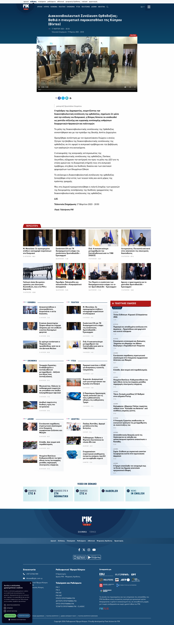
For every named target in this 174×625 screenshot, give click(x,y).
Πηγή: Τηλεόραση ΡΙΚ (63, 209)
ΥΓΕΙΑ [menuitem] (78, 7)
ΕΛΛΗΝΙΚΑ (82, 532)
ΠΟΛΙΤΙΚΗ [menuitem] (62, 7)
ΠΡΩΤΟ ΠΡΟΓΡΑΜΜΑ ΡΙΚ (65, 598)
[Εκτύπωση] (70, 98)
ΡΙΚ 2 (58, 590)
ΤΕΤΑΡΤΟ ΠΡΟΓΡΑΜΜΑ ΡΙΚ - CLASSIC (70, 606)
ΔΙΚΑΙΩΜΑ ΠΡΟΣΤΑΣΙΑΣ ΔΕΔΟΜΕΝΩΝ (34, 616)
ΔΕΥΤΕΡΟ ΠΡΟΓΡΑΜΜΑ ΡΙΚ (66, 601)
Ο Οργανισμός (61, 574)
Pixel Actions (109, 621)
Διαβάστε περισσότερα (19, 601)
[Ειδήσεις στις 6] (86, 494)
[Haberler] (112, 494)
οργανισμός (93, 1)
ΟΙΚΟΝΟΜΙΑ (32, 361)
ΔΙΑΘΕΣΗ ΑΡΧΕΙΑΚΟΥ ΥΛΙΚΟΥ (68, 616)
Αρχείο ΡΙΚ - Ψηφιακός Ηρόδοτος (68, 577)
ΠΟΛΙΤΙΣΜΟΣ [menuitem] (86, 7)
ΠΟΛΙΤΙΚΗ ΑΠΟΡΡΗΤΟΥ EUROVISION (88, 616)
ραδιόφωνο (51, 1)
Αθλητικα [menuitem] (101, 7)
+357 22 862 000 (32, 574)
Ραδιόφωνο (81, 541)
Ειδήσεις (61, 541)
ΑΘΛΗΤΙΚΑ (75, 419)
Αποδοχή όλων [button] (10, 615)
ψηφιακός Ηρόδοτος (73, 1)
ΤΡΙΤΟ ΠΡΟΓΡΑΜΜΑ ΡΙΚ (65, 604)
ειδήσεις (33, 1)
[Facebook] (80, 550)
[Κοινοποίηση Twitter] (63, 98)
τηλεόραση (42, 1)
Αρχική (53, 541)
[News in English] (137, 494)
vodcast (84, 1)
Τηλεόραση (71, 541)
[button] (5, 605)
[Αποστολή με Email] (66, 98)
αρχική (26, 1)
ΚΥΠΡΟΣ (115, 312)
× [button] (30, 583)
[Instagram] (89, 550)
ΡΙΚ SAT (59, 596)
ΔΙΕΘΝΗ (31, 419)
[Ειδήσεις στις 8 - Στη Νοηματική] (61, 494)
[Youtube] (94, 550)
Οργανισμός (118, 541)
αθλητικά (60, 1)
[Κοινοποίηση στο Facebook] (59, 98)
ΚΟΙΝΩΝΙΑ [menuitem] (54, 7)
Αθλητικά (91, 541)
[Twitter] (84, 550)
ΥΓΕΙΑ (73, 361)
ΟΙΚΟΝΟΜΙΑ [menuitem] (71, 7)
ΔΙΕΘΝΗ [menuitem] (94, 7)
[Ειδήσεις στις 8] (35, 494)
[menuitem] (107, 7)
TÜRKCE (92, 532)
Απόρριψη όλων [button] (24, 615)
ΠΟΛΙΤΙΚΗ (133, 36)
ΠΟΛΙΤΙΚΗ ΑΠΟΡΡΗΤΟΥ (52, 616)
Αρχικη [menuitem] (39, 7)
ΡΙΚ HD (58, 593)
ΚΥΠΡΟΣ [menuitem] (46, 7)
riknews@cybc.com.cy (34, 578)
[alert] (17, 602)
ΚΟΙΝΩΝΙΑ (32, 302)
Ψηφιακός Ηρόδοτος (104, 541)
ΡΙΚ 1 (58, 587)
